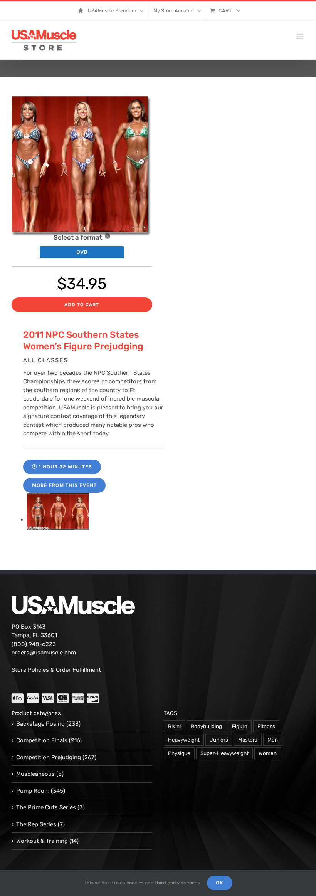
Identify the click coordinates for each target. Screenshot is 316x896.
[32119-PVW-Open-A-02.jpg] (58, 519)
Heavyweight (184, 740)
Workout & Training (42, 840)
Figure (239, 726)
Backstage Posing (40, 723)
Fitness (266, 726)
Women (268, 753)
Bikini (174, 726)
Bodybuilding (206, 726)
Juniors (219, 740)
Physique (179, 753)
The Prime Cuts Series (46, 807)
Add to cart (81, 304)
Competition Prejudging (48, 757)
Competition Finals (41, 740)
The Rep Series (36, 824)
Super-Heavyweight (224, 753)
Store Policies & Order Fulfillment (56, 669)
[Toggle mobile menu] (300, 36)
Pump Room (32, 790)
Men (272, 740)
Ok (220, 883)
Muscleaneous (35, 773)
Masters (247, 740)
